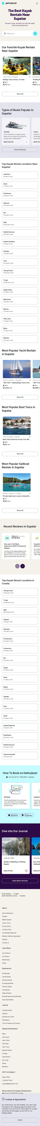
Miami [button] (4, 1034)
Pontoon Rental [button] (7, 986)
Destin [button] (4, 1063)
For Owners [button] (5, 956)
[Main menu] (37, 3)
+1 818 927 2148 (7, 1080)
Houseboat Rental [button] (7, 983)
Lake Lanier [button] (5, 1037)
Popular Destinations (10, 1029)
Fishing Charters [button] (7, 980)
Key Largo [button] (5, 1060)
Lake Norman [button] (6, 1057)
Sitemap (4, 939)
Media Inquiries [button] (7, 919)
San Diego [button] (5, 1043)
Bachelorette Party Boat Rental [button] (11, 996)
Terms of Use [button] (19, 1107)
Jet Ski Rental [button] (6, 977)
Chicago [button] (4, 1053)
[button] (17, 66)
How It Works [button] (6, 953)
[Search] (35, 33)
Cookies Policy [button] (6, 929)
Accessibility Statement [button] (9, 933)
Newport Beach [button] (7, 1050)
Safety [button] (4, 963)
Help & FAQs (6, 1077)
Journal (5, 1005)
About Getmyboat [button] (7, 913)
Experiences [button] (6, 968)
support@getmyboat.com (10, 1083)
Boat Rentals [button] (6, 973)
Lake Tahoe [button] (6, 1040)
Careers (4, 916)
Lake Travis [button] (5, 1047)
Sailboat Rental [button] (6, 993)
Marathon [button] (5, 1066)
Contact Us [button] (5, 942)
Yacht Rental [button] (6, 990)
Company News (7, 1010)
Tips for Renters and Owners (11, 1023)
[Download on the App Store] (13, 815)
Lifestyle (4, 1013)
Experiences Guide (8, 1016)
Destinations (6, 1020)
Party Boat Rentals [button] (7, 999)
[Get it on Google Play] (27, 815)
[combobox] (16, 33)
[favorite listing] (30, 77)
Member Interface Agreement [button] (11, 936)
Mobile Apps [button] (6, 960)
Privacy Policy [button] (7, 1113)
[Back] (17, 566)
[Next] (22, 566)
